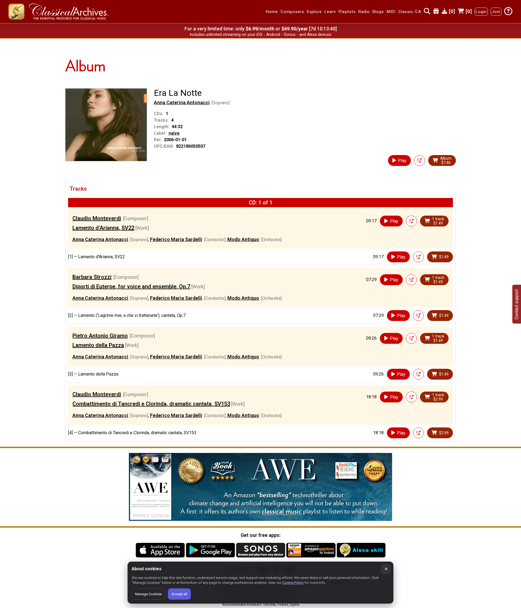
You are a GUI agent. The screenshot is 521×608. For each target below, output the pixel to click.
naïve (174, 133)
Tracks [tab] (78, 188)
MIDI (391, 11)
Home (272, 11)
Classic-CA (409, 11)
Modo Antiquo (243, 239)
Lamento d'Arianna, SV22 (103, 228)
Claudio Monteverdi (96, 218)
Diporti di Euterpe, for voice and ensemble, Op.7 (131, 286)
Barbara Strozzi (92, 277)
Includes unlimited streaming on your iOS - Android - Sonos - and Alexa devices (260, 34)
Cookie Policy (293, 583)
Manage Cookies (148, 594)
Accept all (179, 594)
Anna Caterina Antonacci (182, 102)
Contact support (516, 304)
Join (496, 11)
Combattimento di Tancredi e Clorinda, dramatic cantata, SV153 (151, 404)
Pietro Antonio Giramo (100, 335)
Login (481, 11)
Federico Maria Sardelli (176, 239)
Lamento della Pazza (98, 345)
